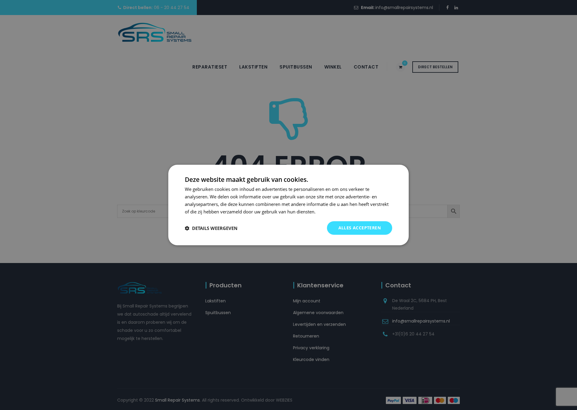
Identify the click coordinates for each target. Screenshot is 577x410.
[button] (211, 228)
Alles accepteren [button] (359, 228)
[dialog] (288, 205)
